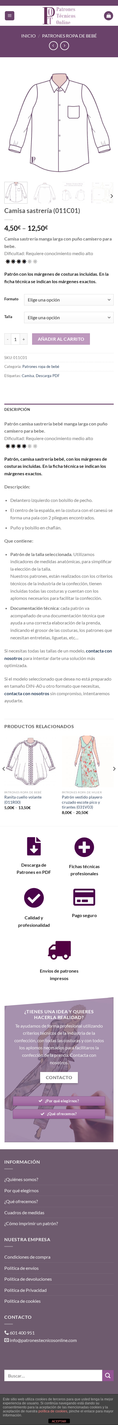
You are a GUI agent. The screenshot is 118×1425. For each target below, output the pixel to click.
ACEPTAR (59, 1421)
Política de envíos (21, 1268)
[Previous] (14, 123)
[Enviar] (108, 1375)
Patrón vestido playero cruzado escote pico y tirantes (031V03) (82, 802)
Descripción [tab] (17, 409)
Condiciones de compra (27, 1257)
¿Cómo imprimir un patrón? (31, 1223)
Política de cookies (22, 1301)
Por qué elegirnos (21, 1190)
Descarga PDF (48, 375)
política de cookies (52, 1411)
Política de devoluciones (28, 1279)
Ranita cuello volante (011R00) (23, 800)
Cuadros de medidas (24, 1212)
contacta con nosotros (26, 693)
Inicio (28, 35)
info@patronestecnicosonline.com (43, 1340)
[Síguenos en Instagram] (20, 1354)
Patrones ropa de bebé (69, 35)
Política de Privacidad (25, 1290)
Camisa (28, 375)
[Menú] (9, 16)
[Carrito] (108, 16)
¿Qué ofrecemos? (21, 1201)
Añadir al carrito (61, 339)
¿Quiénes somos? (21, 1179)
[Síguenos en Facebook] (9, 1354)
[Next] (104, 123)
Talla (8, 317)
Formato (11, 299)
